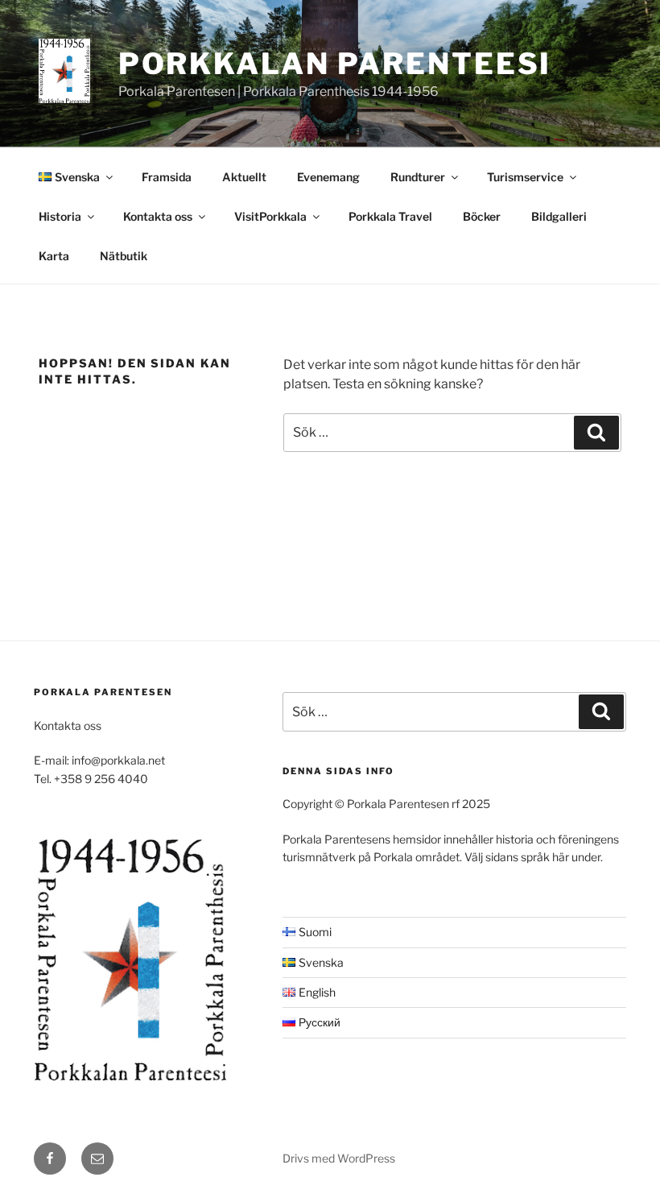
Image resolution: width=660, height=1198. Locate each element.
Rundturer (417, 177)
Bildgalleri (559, 216)
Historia (60, 216)
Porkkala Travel (390, 216)
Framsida (167, 177)
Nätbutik (123, 256)
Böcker (482, 216)
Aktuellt (244, 177)
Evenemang (328, 177)
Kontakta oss (157, 216)
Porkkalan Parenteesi (335, 63)
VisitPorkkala (270, 216)
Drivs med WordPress (339, 1158)
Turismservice (525, 177)
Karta (54, 256)
